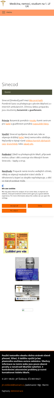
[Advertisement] (27, 48)
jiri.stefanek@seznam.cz (13, 385)
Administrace (17, 391)
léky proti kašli (36, 100)
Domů (8, 92)
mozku (33, 120)
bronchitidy (12, 144)
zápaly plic (28, 144)
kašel (8, 123)
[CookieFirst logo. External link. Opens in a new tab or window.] (3, 186)
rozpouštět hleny (41, 123)
